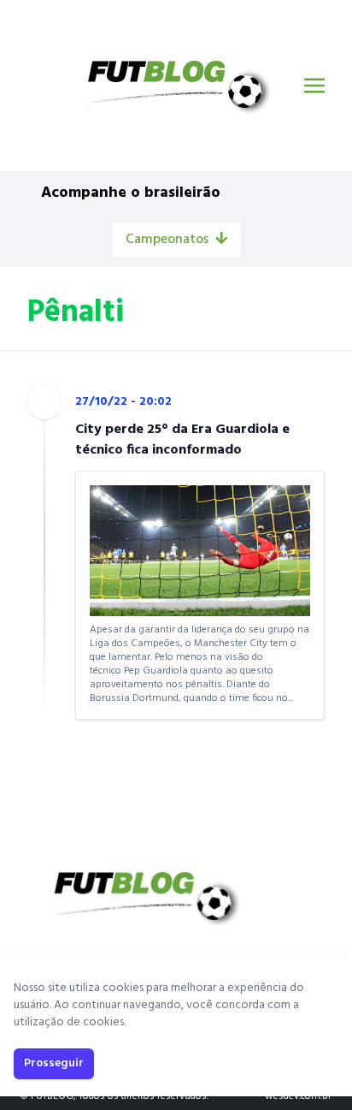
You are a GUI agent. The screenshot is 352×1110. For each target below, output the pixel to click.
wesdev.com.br (298, 1096)
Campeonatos (167, 240)
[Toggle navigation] (314, 85)
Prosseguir (54, 1063)
